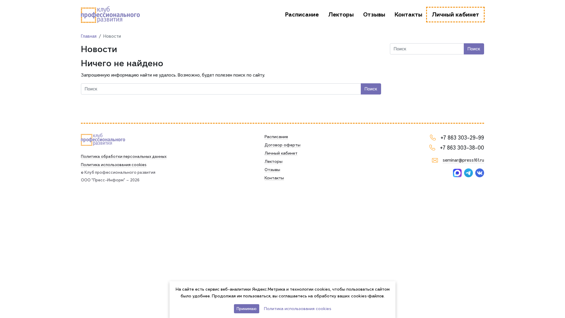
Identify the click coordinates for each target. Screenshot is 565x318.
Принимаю (247, 309)
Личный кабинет (455, 14)
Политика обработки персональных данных (124, 156)
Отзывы (374, 14)
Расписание (302, 14)
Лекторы (341, 14)
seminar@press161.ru (463, 160)
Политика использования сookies (114, 164)
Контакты (408, 14)
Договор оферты (282, 145)
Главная (89, 36)
